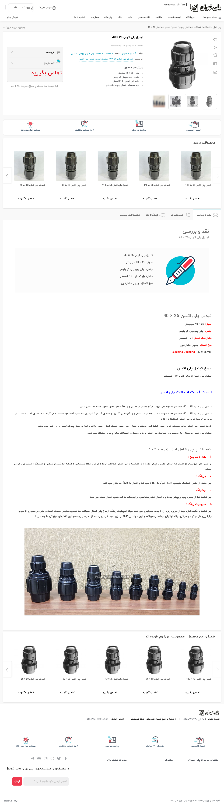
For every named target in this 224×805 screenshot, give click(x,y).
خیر (12, 86)
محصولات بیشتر (130, 215)
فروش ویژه (12, 17)
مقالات (159, 17)
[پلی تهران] (209, 712)
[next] (7, 175)
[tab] (207, 215)
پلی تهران (217, 27)
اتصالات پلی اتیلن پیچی (190, 27)
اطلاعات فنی (144, 17)
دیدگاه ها (152, 215)
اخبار (130, 17)
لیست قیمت (174, 17)
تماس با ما (79, 17)
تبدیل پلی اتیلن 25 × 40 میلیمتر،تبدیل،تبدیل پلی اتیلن (106, 59)
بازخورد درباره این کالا (14, 27)
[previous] (216, 175)
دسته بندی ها (210, 17)
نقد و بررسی (203, 215)
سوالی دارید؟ (45, 7)
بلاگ (120, 17)
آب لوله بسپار (129, 53)
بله (18, 86)
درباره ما (95, 17)
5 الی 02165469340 (193, 719)
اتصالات (207, 27)
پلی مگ (108, 17)
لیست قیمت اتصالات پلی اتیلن (185, 392)
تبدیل (174, 27)
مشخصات (177, 215)
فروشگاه (190, 17)
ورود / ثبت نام (21, 7)
